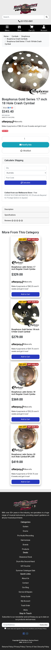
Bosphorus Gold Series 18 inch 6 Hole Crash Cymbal (25, 330)
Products (25, 549)
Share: (5, 108)
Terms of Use (31, 647)
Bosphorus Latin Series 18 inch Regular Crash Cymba (23, 393)
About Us (25, 578)
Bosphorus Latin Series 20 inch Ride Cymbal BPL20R (23, 455)
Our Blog (25, 587)
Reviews (8, 221)
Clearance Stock (25, 557)
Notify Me (27, 145)
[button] (25, 150)
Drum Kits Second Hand (25, 561)
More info (18, 122)
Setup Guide (25, 596)
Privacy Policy (42, 628)
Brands (25, 545)
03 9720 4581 (26, 21)
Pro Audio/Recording (25, 536)
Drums (25, 531)
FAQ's (25, 610)
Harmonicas (25, 540)
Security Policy (43, 647)
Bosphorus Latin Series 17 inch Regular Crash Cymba (23, 268)
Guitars (25, 527)
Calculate (26, 183)
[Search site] (46, 17)
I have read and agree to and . (26, 628)
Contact (25, 583)
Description (9, 209)
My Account (25, 601)
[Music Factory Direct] (25, 9)
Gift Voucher (25, 566)
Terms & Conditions (28, 628)
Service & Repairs (25, 592)
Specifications (10, 215)
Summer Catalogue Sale (25, 571)
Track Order (25, 605)
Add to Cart (25, 294)
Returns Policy (7, 647)
